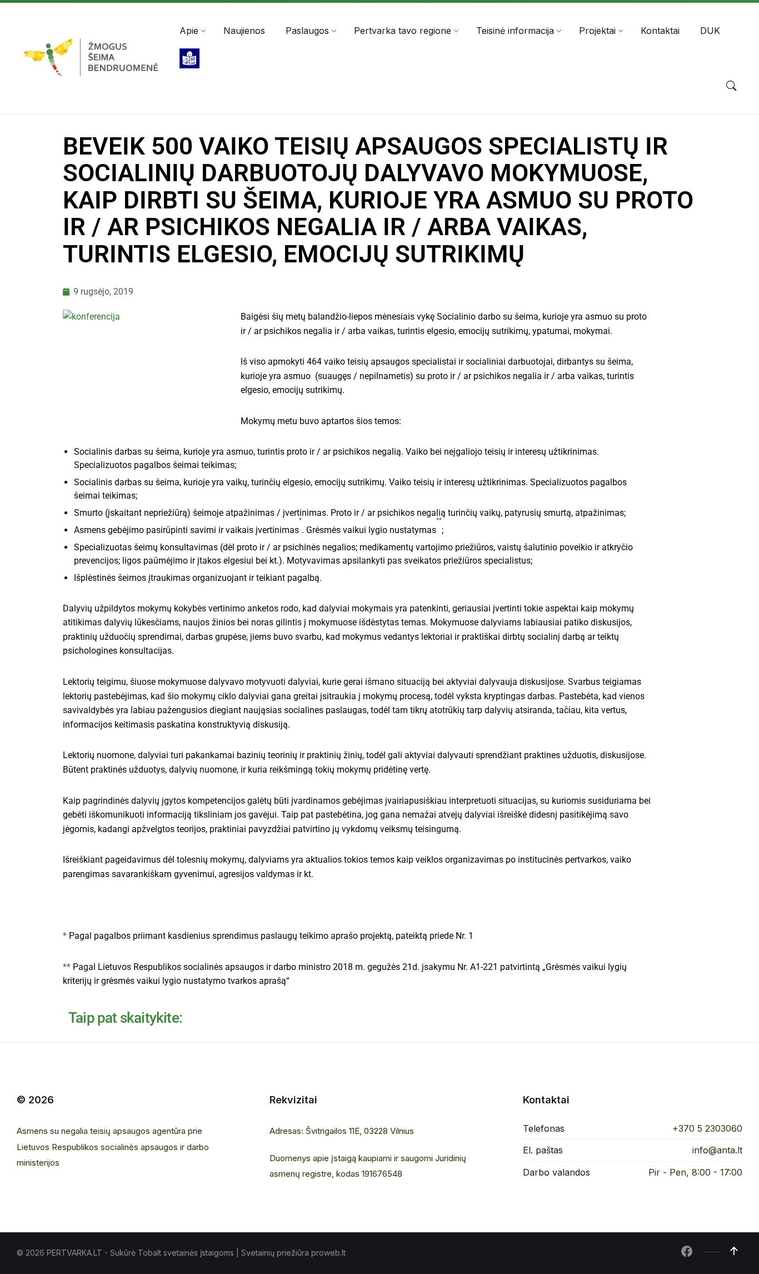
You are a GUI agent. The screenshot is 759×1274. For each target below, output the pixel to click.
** (67, 967)
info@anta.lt (717, 1150)
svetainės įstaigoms (198, 1252)
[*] (300, 530)
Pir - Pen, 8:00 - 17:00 (695, 1172)
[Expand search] (731, 86)
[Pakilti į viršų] (734, 1251)
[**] (439, 530)
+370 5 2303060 (707, 1128)
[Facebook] (686, 1252)
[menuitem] (188, 30)
